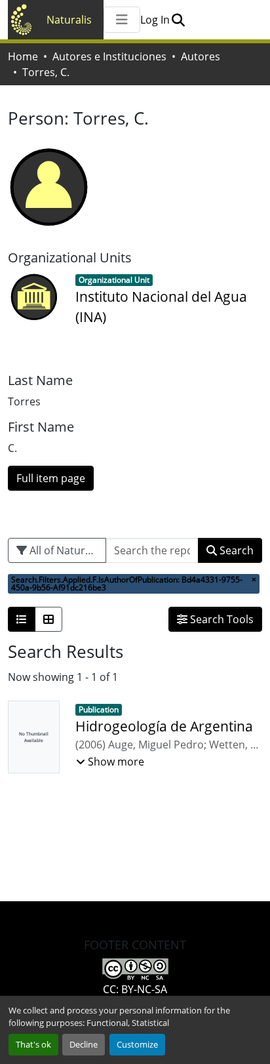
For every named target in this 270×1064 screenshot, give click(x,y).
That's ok (33, 1044)
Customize (137, 1044)
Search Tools (220, 619)
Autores (200, 56)
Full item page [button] (50, 478)
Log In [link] (155, 19)
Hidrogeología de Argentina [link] (164, 726)
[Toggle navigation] (122, 20)
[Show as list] (21, 619)
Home (23, 56)
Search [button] (235, 550)
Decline (83, 1044)
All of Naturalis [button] (64, 550)
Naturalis (69, 19)
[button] (178, 20)
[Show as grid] (48, 619)
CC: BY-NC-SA (135, 989)
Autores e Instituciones (109, 56)
